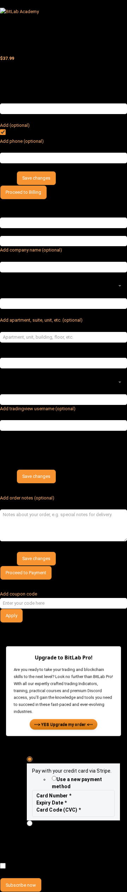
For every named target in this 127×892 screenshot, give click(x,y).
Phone (18, 149)
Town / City (14, 353)
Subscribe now (21, 885)
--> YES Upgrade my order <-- (63, 725)
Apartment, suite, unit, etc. (42, 328)
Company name (28, 257)
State (8, 372)
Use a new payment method (77, 783)
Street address (18, 294)
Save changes (36, 178)
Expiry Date (51, 803)
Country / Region (20, 276)
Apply (11, 615)
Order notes (25, 505)
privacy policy (43, 859)
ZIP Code (12, 390)
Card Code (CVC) (58, 810)
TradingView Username (37, 416)
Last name (13, 232)
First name (13, 213)
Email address (17, 99)
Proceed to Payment (26, 572)
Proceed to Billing (23, 192)
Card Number (54, 795)
